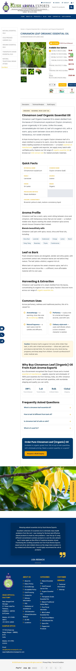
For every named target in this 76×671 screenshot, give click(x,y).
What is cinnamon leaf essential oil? (37, 407)
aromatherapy (33, 318)
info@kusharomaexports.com (12, 649)
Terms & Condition (58, 662)
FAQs (49, 16)
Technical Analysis (38, 104)
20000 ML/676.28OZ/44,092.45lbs (57, 77)
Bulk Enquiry (51, 104)
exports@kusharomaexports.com (13, 652)
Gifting (23, 21)
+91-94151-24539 (8, 622)
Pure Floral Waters (48, 618)
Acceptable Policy (30, 589)
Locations (28, 622)
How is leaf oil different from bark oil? (38, 414)
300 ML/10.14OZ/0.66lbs (59, 54)
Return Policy (29, 584)
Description (25, 104)
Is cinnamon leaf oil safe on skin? (36, 421)
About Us (29, 16)
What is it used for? (31, 428)
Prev (5, 541)
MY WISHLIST (47, 2)
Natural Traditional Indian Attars (9, 61)
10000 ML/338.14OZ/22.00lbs (58, 70)
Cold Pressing (29, 592)
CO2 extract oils (37, 153)
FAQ (26, 603)
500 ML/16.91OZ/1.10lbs (59, 57)
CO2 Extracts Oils (47, 620)
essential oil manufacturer (31, 374)
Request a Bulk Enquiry (35, 454)
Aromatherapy (29, 586)
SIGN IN (57, 2)
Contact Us (56, 16)
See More (5, 67)
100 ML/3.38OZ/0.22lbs (58, 51)
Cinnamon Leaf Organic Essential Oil (52, 29)
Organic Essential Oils (32, 29)
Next (70, 541)
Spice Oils (45, 623)
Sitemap (61, 589)
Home (23, 16)
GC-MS (27, 619)
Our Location (66, 16)
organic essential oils (61, 150)
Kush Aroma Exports (23, 662)
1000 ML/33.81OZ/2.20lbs (59, 60)
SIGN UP (66, 2)
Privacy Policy (47, 662)
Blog (44, 16)
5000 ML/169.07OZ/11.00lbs (58, 65)
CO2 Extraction (29, 611)
